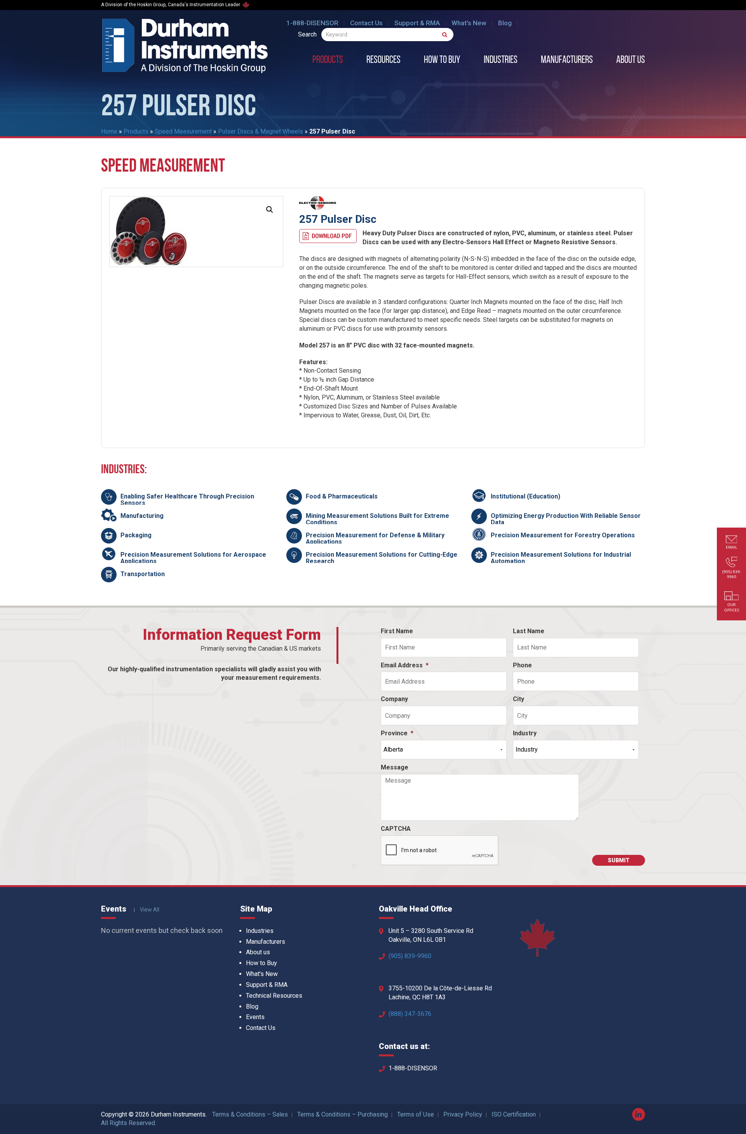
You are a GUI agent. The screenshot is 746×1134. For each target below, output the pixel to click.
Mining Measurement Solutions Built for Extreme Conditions (377, 519)
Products (327, 60)
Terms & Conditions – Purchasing (342, 1114)
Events (255, 1017)
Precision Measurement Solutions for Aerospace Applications (193, 558)
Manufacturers (567, 60)
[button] (270, 210)
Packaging (136, 535)
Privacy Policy (462, 1114)
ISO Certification (514, 1114)
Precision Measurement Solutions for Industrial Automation (561, 558)
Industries (501, 60)
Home (109, 131)
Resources (383, 60)
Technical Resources (274, 995)
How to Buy (442, 60)
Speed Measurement (183, 131)
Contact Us (366, 23)
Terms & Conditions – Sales (250, 1114)
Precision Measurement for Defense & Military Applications (375, 538)
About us (630, 60)
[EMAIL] (731, 540)
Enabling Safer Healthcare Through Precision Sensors (187, 500)
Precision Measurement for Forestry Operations (563, 535)
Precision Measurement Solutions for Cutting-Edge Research (381, 558)
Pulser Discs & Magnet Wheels (260, 131)
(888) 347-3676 (410, 1014)
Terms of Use (415, 1114)
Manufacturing (142, 515)
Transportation (142, 574)
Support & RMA (417, 23)
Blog (505, 23)
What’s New (468, 23)
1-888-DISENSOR (312, 23)
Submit (618, 860)
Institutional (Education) (525, 496)
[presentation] (440, 850)
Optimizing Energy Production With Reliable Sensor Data (566, 519)
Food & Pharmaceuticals (342, 496)
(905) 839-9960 (410, 956)
